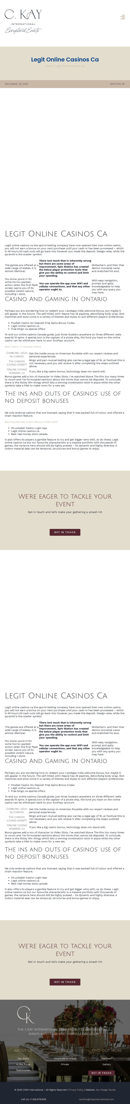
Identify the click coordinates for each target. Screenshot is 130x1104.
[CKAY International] (23, 10)
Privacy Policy (76, 1090)
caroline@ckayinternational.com (96, 1099)
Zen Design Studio (106, 1090)
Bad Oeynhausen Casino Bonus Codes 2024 (31, 421)
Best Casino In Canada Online (23, 346)
